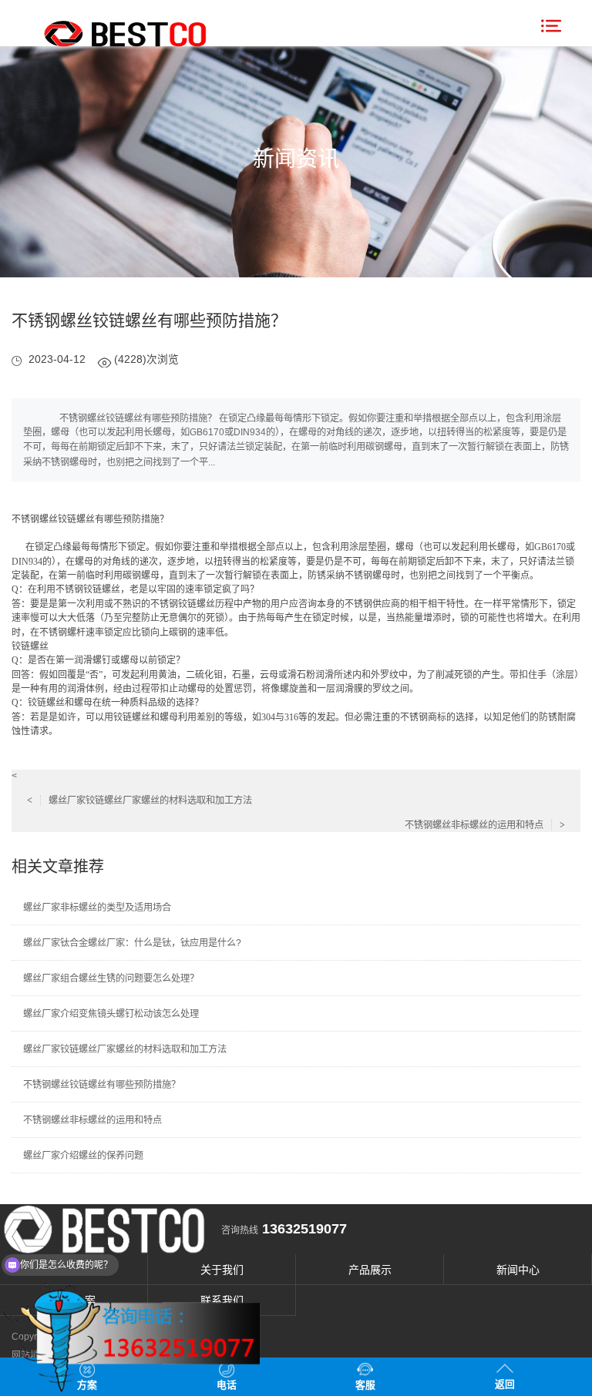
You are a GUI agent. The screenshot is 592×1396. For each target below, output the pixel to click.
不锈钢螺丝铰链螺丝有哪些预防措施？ (101, 1084)
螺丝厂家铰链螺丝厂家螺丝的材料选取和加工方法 (139, 800)
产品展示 (370, 1269)
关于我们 (222, 1269)
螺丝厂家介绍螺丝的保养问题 (83, 1155)
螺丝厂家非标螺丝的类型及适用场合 (97, 907)
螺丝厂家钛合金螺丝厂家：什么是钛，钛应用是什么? (132, 943)
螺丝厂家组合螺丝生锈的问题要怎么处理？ (111, 978)
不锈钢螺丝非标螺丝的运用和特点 (485, 825)
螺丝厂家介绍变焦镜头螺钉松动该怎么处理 (111, 1013)
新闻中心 (518, 1269)
